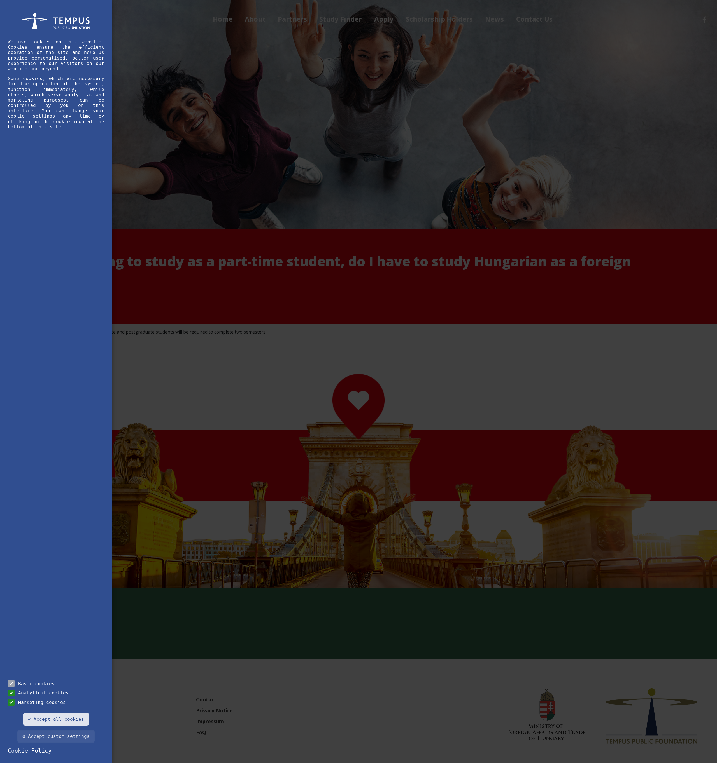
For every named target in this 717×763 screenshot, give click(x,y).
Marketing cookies (42, 702)
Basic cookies (36, 683)
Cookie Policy (30, 750)
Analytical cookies (43, 693)
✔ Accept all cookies (56, 719)
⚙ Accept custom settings (56, 736)
